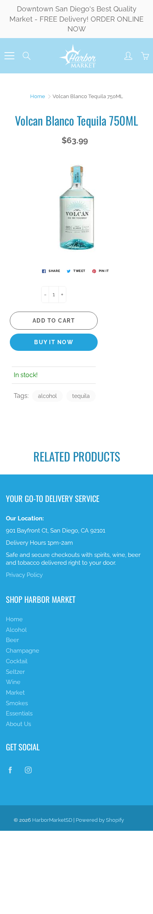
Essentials (19, 713)
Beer (12, 640)
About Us (18, 724)
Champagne (22, 650)
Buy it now (53, 342)
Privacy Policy (24, 574)
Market (15, 692)
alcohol (47, 396)
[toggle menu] (9, 56)
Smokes (17, 703)
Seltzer (15, 671)
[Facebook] (10, 770)
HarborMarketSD (52, 820)
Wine (13, 682)
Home (37, 96)
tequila (81, 396)
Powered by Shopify (100, 820)
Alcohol (16, 629)
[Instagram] (28, 770)
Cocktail (16, 661)
